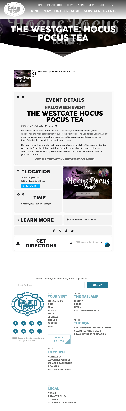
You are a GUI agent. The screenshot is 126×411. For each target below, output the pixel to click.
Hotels (61, 11)
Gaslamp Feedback (59, 370)
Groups (69, 4)
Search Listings (59, 339)
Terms (52, 393)
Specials (81, 4)
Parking (53, 323)
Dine (35, 11)
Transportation (54, 4)
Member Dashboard (60, 363)
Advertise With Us (59, 360)
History (102, 4)
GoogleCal (90, 220)
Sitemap (53, 400)
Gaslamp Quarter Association (92, 328)
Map (40, 4)
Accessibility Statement (63, 403)
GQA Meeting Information (90, 334)
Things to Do (55, 301)
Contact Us (55, 357)
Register (53, 366)
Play (46, 11)
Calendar (76, 220)
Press (77, 304)
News (91, 4)
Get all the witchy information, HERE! (64, 159)
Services (92, 11)
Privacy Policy (57, 396)
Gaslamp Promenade (87, 311)
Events (110, 11)
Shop (75, 11)
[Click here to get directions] (107, 245)
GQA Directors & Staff (87, 331)
